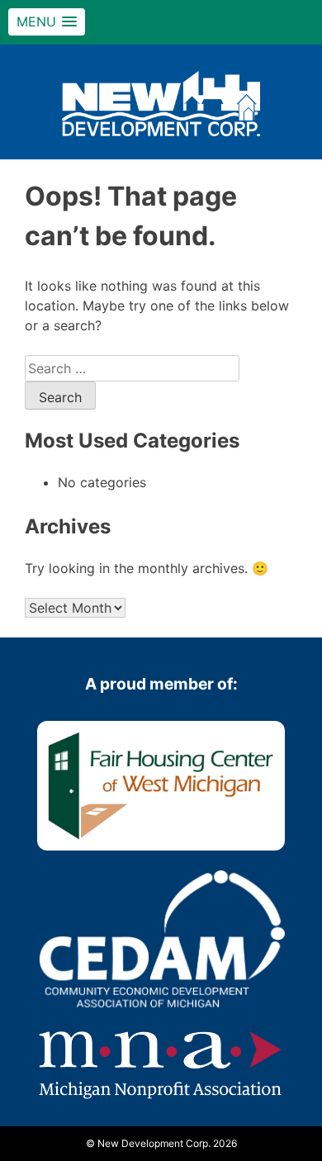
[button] (46, 22)
